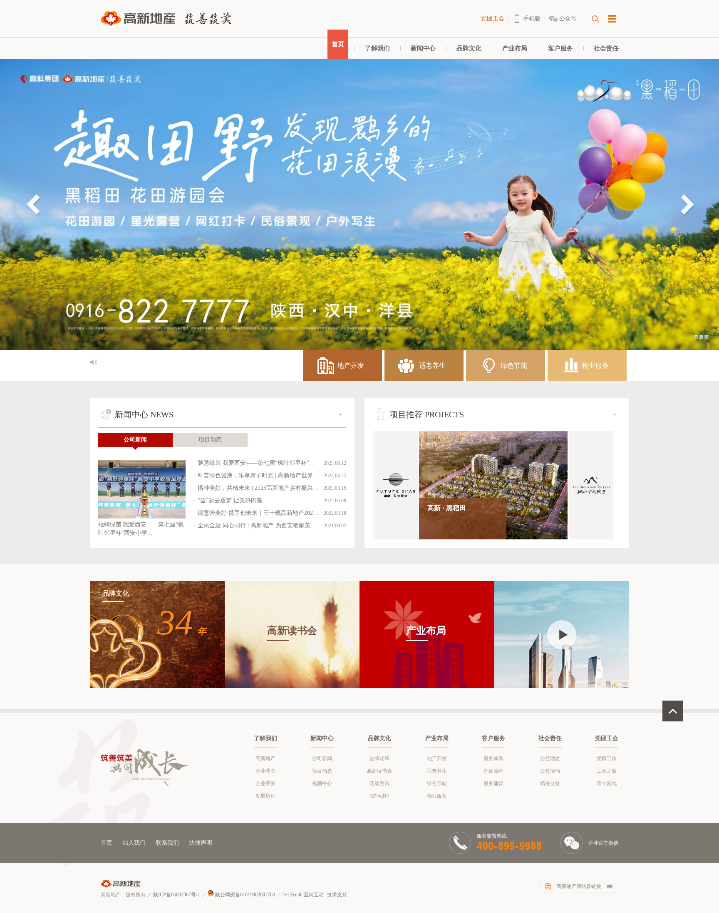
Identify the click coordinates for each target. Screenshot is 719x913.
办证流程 (493, 771)
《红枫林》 (379, 796)
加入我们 (134, 843)
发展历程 (265, 796)
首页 (338, 44)
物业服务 (437, 796)
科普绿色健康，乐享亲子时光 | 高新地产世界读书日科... (269, 475)
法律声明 (200, 843)
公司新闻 (135, 440)
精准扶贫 (550, 783)
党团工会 (492, 18)
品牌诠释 (379, 758)
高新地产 (265, 758)
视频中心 (322, 783)
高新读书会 (379, 771)
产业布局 (514, 48)
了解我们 (377, 48)
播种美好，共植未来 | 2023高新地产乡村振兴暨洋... (264, 488)
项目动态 (210, 440)
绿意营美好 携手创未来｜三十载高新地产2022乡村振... (268, 513)
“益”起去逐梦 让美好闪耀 (230, 500)
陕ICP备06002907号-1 (176, 895)
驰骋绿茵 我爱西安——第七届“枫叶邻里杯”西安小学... (267, 463)
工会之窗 (607, 771)
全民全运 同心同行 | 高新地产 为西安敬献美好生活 (263, 525)
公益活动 (550, 771)
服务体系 (493, 758)
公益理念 (550, 758)
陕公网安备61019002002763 (244, 895)
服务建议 (493, 783)
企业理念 (265, 771)
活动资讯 (379, 783)
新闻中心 (423, 48)
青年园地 (607, 783)
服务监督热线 (492, 836)
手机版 (531, 18)
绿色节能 (437, 783)
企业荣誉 (265, 783)
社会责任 (606, 48)
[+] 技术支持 (315, 895)
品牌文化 (468, 48)
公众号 (568, 18)
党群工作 (607, 758)
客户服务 (560, 48)
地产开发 (437, 758)
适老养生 (437, 771)
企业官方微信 (603, 843)
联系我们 (167, 843)
